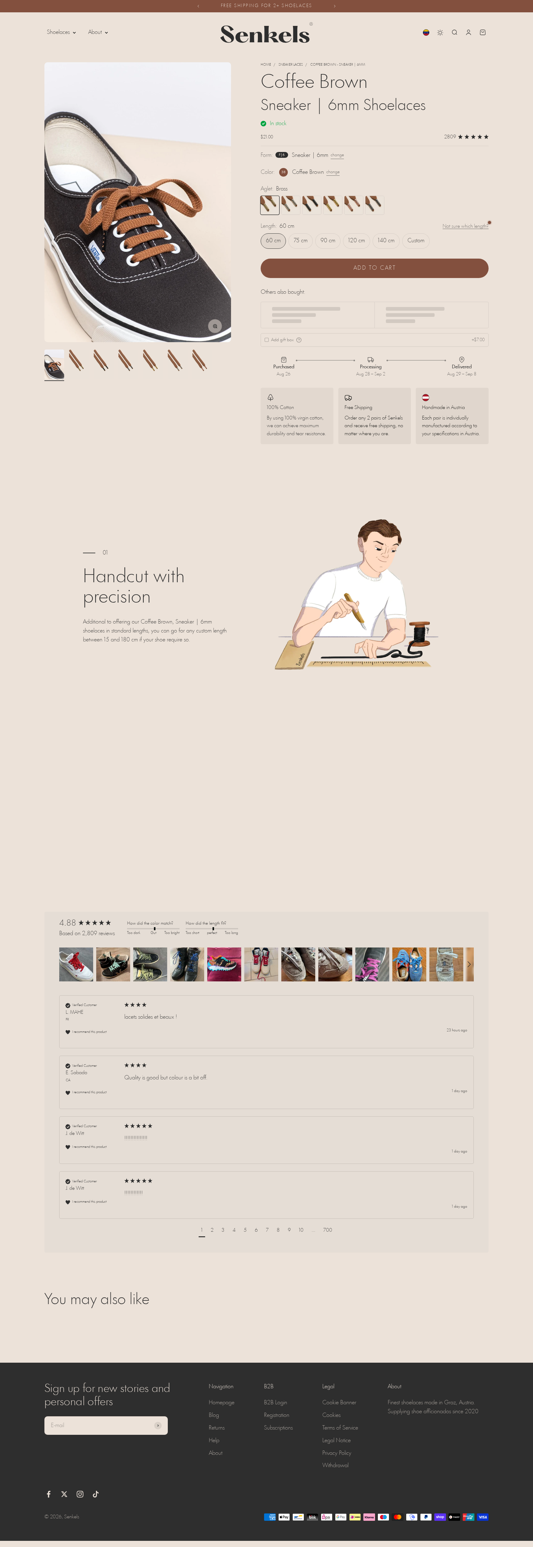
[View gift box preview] (299, 340)
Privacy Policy (336, 1453)
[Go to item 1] (54, 365)
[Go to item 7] (202, 365)
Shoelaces (58, 32)
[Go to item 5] (153, 365)
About (95, 32)
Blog (214, 1415)
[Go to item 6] (178, 365)
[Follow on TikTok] (96, 1494)
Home (266, 65)
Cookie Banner (339, 1403)
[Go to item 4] (128, 365)
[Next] (335, 6)
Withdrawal (335, 1466)
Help (214, 1441)
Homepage (221, 1403)
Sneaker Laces (291, 65)
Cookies (331, 1415)
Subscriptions (278, 1428)
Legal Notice (336, 1441)
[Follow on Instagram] (80, 1494)
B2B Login (275, 1403)
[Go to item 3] (104, 365)
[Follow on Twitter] (64, 1494)
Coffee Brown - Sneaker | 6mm (337, 65)
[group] (91, 923)
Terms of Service (340, 1428)
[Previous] (198, 6)
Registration (276, 1415)
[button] (76, 964)
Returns (217, 1428)
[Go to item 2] (79, 365)
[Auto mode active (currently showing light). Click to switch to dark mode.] (440, 32)
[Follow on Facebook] (48, 1494)
